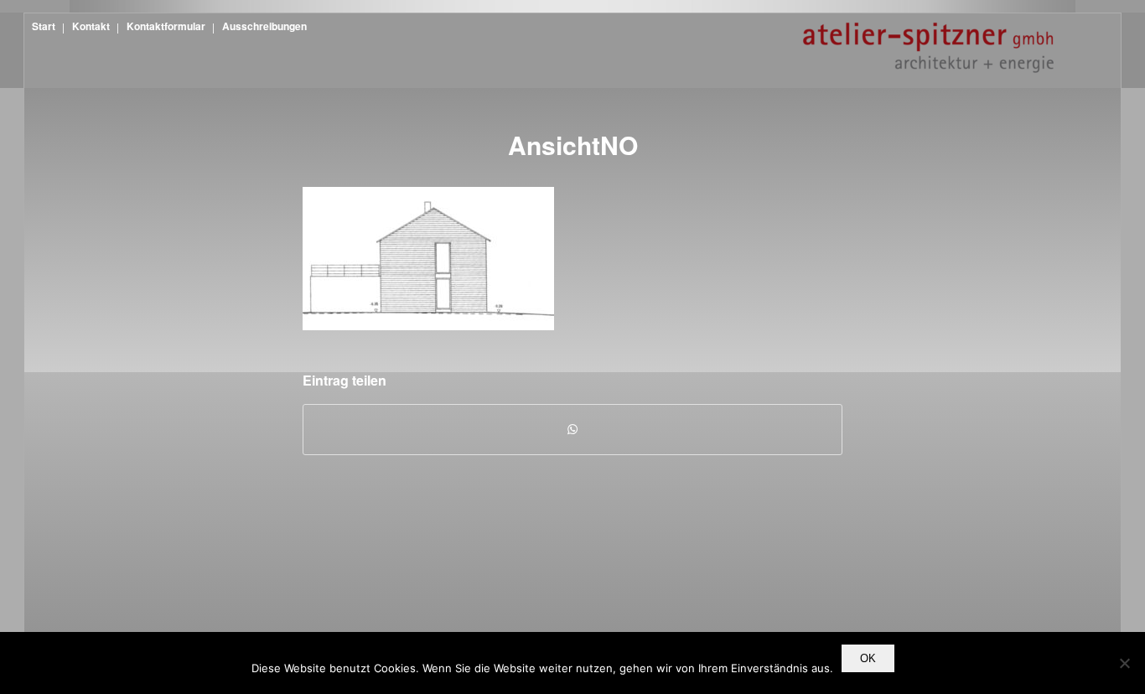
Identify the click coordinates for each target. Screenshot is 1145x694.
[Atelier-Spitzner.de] (928, 59)
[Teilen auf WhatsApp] (572, 429)
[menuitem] (42, 26)
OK (868, 658)
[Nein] (1124, 663)
